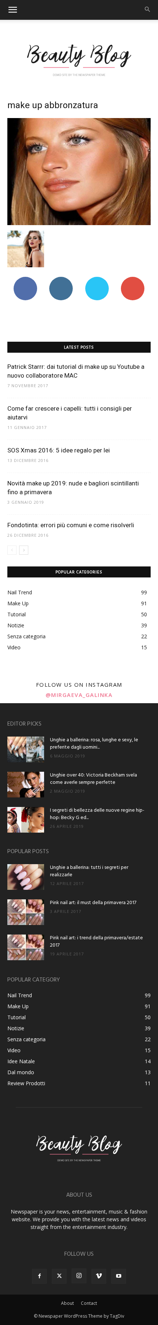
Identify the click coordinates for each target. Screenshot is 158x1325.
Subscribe (132, 279)
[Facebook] (39, 1276)
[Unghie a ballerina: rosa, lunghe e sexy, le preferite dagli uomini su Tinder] (25, 749)
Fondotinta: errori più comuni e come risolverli (70, 525)
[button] (12, 10)
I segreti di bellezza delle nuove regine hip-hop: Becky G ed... (97, 814)
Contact (89, 1303)
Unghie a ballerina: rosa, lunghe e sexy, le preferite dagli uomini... (94, 744)
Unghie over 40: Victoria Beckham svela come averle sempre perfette (93, 779)
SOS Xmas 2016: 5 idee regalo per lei (58, 450)
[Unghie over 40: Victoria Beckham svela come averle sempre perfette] (25, 784)
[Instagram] (79, 1276)
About (67, 1303)
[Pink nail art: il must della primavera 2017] (25, 912)
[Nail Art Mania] (79, 60)
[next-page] (23, 550)
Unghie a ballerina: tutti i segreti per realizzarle (89, 871)
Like (25, 279)
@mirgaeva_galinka (79, 694)
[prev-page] (12, 550)
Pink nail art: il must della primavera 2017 (93, 903)
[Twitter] (59, 1276)
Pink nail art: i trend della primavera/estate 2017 (96, 942)
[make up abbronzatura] (79, 223)
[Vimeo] (98, 1276)
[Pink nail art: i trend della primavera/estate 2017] (25, 947)
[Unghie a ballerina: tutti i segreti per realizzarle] (25, 877)
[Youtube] (118, 1276)
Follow (61, 279)
